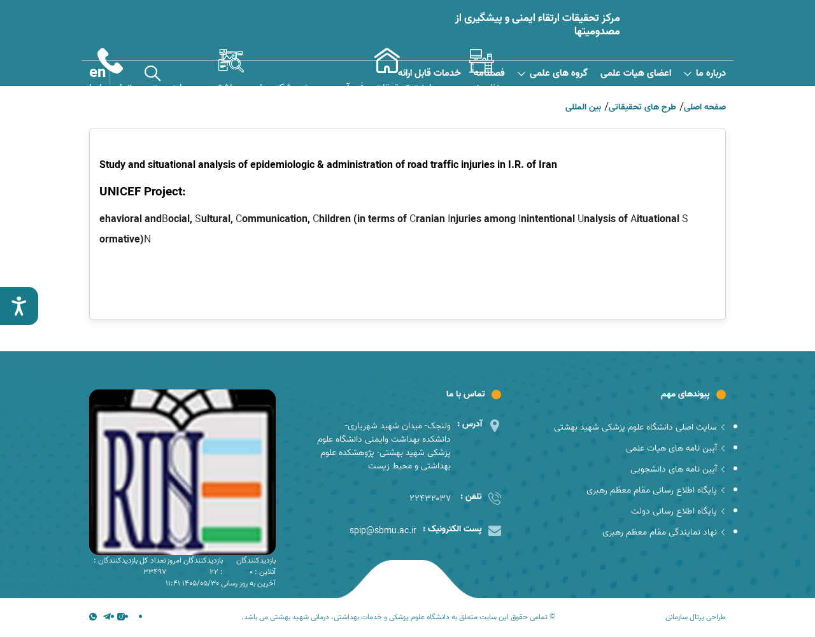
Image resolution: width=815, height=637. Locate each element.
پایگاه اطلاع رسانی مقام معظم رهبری (651, 490)
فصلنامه (489, 73)
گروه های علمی (559, 73)
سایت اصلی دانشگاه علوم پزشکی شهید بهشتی (635, 427)
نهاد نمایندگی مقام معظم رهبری (659, 532)
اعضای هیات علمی (635, 73)
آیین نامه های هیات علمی (671, 448)
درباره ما (711, 73)
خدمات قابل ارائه (429, 73)
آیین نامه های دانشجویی (673, 469)
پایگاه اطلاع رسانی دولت (674, 511)
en (97, 73)
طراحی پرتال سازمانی (695, 617)
